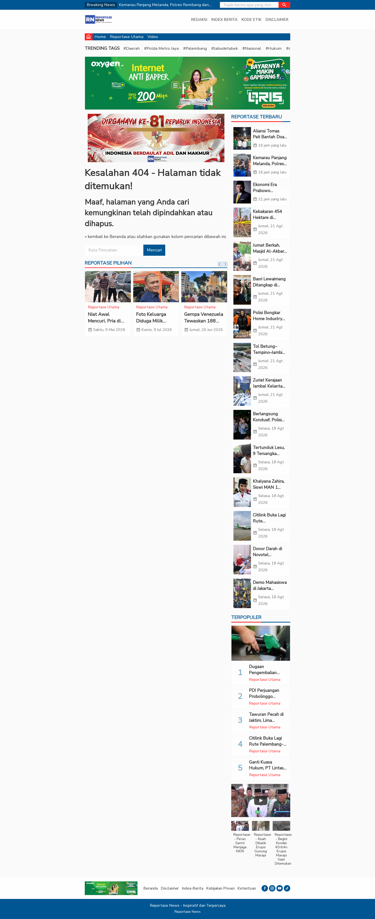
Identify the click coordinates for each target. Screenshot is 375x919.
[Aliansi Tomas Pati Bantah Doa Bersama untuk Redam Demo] (242, 138)
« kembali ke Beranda (105, 237)
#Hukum (274, 48)
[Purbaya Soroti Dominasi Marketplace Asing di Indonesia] (108, 286)
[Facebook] (265, 888)
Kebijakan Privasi (220, 888)
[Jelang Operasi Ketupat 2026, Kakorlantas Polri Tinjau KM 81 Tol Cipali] (156, 286)
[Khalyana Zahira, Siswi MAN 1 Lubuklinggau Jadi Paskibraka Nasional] (242, 492)
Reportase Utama (126, 36)
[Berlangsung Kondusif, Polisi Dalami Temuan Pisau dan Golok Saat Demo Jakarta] (242, 425)
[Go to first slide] (225, 264)
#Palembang (195, 48)
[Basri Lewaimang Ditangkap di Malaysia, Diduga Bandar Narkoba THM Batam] (242, 290)
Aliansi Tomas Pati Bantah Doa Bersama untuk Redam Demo (268, 140)
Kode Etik (251, 19)
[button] (284, 5)
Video (152, 36)
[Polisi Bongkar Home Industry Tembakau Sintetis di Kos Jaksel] (242, 323)
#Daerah (131, 48)
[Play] (260, 800)
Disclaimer (276, 19)
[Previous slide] (220, 264)
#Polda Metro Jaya (161, 48)
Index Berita (224, 19)
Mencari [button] (154, 250)
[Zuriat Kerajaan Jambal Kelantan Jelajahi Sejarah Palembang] (242, 391)
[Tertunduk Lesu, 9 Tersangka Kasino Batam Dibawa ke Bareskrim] (242, 458)
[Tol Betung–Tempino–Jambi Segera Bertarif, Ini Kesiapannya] (242, 357)
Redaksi (199, 19)
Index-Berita (192, 888)
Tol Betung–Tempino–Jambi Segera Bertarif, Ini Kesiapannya (268, 355)
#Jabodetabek (224, 48)
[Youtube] (279, 888)
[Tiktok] (287, 888)
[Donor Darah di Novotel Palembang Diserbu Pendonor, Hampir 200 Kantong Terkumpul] (242, 559)
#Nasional (251, 48)
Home (100, 36)
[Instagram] (272, 888)
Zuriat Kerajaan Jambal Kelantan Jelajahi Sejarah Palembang (269, 389)
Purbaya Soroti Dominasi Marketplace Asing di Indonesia (107, 324)
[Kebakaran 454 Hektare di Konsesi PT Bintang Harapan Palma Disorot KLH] (242, 222)
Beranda (150, 888)
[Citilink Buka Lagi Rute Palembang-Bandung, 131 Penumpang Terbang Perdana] (242, 526)
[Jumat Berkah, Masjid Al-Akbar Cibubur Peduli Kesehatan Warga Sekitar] (242, 256)
